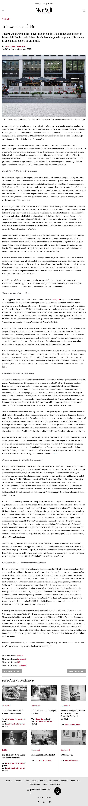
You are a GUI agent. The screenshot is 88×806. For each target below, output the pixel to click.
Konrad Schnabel (43, 760)
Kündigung (55, 784)
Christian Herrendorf (15, 719)
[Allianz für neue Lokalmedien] (57, 791)
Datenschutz (35, 784)
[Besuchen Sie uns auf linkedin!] (44, 802)
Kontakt (64, 781)
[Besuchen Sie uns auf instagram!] (50, 802)
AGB (45, 784)
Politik (4, 750)
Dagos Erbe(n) (67, 754)
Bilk (18, 662)
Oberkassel (21, 665)
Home (8, 781)
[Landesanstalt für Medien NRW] (38, 791)
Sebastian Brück (72, 760)
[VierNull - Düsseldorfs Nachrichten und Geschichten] (44, 10)
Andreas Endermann (15, 724)
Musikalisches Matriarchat (43, 754)
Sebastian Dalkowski (15, 47)
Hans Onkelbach (72, 725)
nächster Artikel (76, 671)
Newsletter (53, 781)
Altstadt (53, 453)
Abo (27, 781)
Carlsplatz (56, 299)
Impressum (75, 781)
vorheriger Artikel (12, 671)
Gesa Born (40, 719)
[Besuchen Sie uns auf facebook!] (38, 802)
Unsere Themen (39, 781)
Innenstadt (21, 659)
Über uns (18, 781)
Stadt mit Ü (6, 19)
